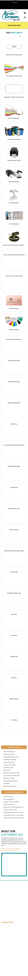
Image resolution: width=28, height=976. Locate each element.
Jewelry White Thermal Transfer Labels (14, 815)
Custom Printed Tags (9, 762)
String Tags (7, 783)
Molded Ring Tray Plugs (10, 759)
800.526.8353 (11, 924)
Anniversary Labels (8, 767)
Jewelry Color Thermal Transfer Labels (14, 817)
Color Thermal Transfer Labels (12, 775)
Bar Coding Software (9, 799)
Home (2, 940)
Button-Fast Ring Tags (9, 751)
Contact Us (15, 2)
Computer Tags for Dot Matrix (11, 801)
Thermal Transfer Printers (10, 809)
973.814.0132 (19, 937)
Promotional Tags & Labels (11, 781)
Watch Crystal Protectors (10, 786)
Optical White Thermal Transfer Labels (13, 812)
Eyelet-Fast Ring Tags (9, 754)
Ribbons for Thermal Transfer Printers (13, 807)
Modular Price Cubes (9, 778)
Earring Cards (7, 770)
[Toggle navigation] (25, 13)
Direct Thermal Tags (9, 804)
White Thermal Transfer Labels (12, 773)
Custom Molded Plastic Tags (11, 757)
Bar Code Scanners (8, 796)
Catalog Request (5, 946)
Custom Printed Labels (9, 765)
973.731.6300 (13, 926)
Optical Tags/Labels (5, 952)
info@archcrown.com (10, 932)
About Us (3, 943)
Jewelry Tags (4, 949)
